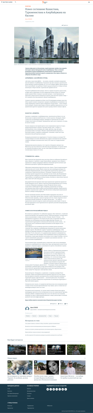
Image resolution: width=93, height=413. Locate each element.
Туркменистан (30, 408)
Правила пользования (12, 396)
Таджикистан (30, 405)
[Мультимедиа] (89, 2)
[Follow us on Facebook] (54, 389)
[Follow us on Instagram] (50, 389)
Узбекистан (49, 405)
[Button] (65, 25)
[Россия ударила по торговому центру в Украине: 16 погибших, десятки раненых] (20, 367)
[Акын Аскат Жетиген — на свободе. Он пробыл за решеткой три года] (72, 367)
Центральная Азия (31, 391)
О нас (9, 388)
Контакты (10, 391)
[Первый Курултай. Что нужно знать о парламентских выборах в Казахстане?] (56, 349)
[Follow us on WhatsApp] (60, 389)
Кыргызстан (10, 408)
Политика (28, 6)
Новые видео (12, 358)
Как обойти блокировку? (13, 393)
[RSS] (65, 389)
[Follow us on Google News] (62, 389)
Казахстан (10, 405)
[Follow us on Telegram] (56, 389)
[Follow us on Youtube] (47, 389)
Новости (29, 388)
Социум (29, 396)
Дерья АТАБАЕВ (28, 19)
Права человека (30, 398)
